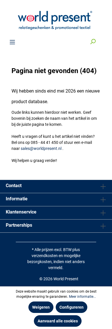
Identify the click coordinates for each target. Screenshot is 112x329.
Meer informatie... (82, 297)
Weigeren (41, 307)
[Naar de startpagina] (56, 19)
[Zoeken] (92, 42)
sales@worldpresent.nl (41, 148)
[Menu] (12, 42)
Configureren (71, 307)
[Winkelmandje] (102, 39)
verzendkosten (45, 255)
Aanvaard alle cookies (58, 321)
